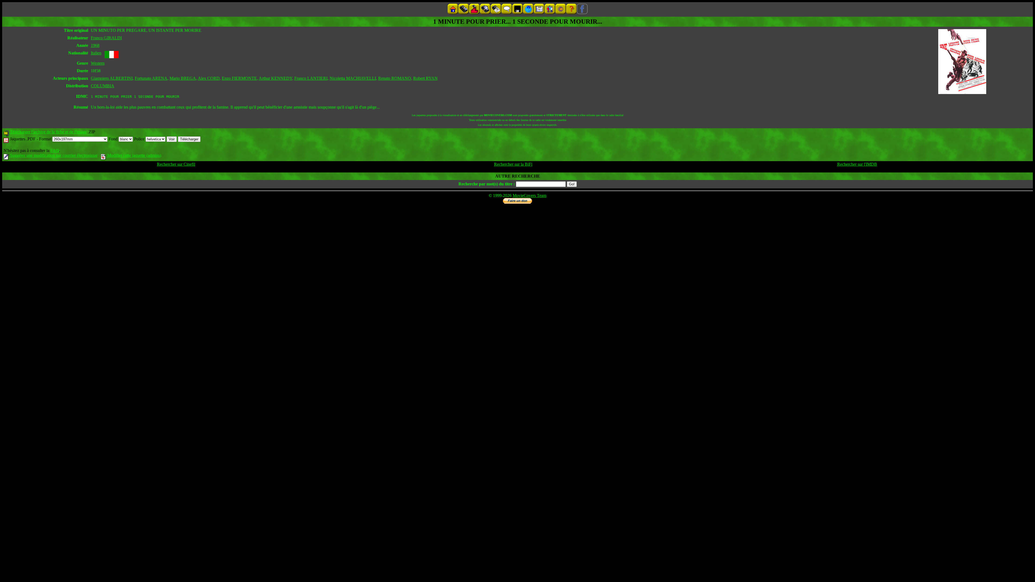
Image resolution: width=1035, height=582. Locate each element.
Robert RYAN (425, 78)
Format (45, 139)
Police (140, 139)
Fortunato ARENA (151, 78)
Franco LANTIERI (310, 78)
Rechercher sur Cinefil (176, 164)
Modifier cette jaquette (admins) (133, 155)
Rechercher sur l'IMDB (857, 164)
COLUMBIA (102, 86)
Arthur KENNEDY (275, 78)
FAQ (54, 150)
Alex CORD (209, 78)
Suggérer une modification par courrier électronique (53, 155)
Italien (96, 53)
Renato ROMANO (394, 78)
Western (98, 63)
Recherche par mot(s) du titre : (486, 184)
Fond (114, 139)
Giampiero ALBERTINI (112, 78)
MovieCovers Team (529, 195)
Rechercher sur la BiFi (513, 164)
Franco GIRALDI (106, 38)
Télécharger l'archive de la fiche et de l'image (48, 132)
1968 (95, 45)
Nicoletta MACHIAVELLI (353, 78)
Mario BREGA (183, 78)
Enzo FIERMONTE (239, 78)
